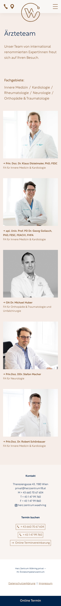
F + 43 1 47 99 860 (30, 501)
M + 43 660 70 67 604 (30, 493)
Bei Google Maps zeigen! (12, 6)
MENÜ (55, 6)
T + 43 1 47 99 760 (30, 497)
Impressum (46, 583)
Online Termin (30, 600)
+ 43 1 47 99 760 (5, 6)
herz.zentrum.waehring (32, 505)
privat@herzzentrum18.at (30, 488)
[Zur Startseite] (30, 13)
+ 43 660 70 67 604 (32, 527)
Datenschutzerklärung (21, 583)
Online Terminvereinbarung (32, 543)
